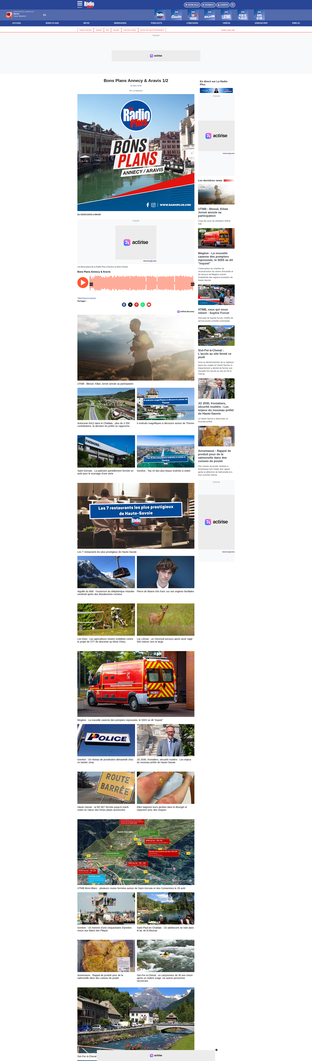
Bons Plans (52, 23)
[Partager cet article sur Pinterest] (136, 306)
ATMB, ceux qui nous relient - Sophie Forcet (213, 311)
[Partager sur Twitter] (129, 306)
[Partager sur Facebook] (123, 306)
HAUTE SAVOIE (85, 30)
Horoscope (261, 23)
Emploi (296, 23)
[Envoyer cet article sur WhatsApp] (142, 306)
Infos (86, 23)
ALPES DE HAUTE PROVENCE (152, 30)
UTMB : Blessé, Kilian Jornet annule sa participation (213, 212)
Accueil (16, 23)
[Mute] (44, 15)
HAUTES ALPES (130, 30)
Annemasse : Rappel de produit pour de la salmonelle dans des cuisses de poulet (214, 456)
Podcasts (156, 23)
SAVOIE (99, 30)
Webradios (120, 23)
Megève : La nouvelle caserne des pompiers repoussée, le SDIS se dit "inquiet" (215, 258)
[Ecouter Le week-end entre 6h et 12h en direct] (216, 90)
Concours (192, 23)
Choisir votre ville (228, 30)
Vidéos (226, 23)
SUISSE (116, 30)
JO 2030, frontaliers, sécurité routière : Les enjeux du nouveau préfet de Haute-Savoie (216, 408)
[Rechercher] (232, 4)
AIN (107, 30)
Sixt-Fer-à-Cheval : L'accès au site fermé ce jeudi (214, 354)
